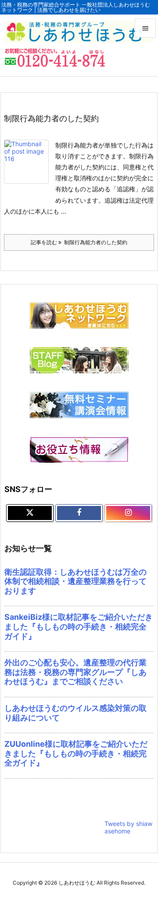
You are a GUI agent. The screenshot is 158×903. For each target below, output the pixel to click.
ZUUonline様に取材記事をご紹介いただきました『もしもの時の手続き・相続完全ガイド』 (75, 753)
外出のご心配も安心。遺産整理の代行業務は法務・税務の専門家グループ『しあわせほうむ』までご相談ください (75, 672)
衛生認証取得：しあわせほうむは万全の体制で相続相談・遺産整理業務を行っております (75, 581)
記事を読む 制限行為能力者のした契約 (79, 242)
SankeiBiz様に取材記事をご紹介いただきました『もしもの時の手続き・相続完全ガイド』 (78, 626)
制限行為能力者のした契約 (51, 118)
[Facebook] (79, 513)
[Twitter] (30, 513)
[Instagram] (128, 513)
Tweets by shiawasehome (128, 827)
